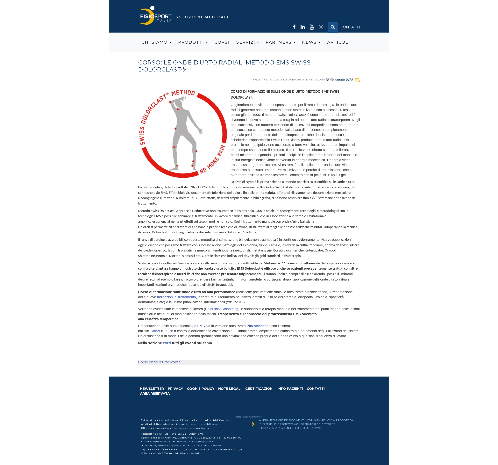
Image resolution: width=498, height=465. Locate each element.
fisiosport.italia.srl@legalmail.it (195, 441)
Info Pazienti (290, 389)
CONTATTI (350, 27)
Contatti (316, 389)
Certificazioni (259, 389)
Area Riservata (155, 393)
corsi (167, 343)
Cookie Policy (200, 389)
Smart (156, 331)
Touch (168, 331)
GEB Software (256, 417)
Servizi (246, 42)
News (310, 42)
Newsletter (152, 389)
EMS (201, 326)
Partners (279, 42)
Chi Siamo (155, 42)
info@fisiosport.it (160, 441)
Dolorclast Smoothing (221, 309)
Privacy (175, 389)
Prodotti (192, 42)
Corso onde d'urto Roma (159, 362)
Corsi (222, 42)
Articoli (338, 42)
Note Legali (229, 389)
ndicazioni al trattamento (177, 297)
